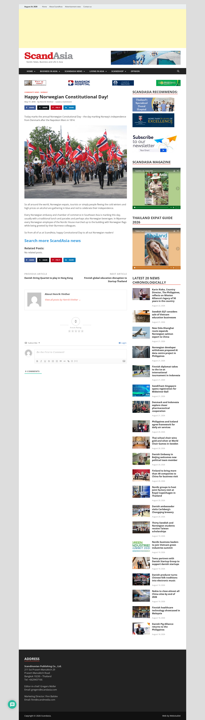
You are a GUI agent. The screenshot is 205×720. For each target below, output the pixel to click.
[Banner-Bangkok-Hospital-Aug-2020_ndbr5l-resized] (79, 84)
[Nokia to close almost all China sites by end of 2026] (141, 591)
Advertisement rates (73, 6)
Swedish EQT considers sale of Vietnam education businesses (164, 314)
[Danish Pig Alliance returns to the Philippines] (141, 624)
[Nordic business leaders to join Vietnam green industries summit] (141, 542)
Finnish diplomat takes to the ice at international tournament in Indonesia (166, 371)
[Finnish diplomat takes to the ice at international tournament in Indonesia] (141, 366)
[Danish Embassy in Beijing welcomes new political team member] (141, 454)
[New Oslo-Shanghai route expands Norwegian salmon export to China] (141, 328)
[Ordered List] (53, 361)
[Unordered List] (57, 361)
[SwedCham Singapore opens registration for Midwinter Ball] (141, 386)
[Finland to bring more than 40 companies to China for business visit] (141, 471)
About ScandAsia (55, 6)
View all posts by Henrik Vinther (63, 299)
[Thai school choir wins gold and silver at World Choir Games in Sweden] (141, 438)
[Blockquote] (61, 361)
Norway (44, 92)
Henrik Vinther (47, 101)
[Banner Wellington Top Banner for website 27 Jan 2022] (35, 84)
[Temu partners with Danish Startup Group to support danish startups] (141, 558)
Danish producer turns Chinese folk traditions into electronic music (164, 577)
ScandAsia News (73, 71)
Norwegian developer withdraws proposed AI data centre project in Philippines (165, 352)
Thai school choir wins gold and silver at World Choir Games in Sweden (165, 440)
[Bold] (37, 361)
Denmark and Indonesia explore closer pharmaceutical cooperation (165, 406)
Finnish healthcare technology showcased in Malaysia (166, 610)
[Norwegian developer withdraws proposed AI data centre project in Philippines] (141, 347)
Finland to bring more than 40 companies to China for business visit (165, 473)
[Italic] (41, 361)
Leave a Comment (64, 101)
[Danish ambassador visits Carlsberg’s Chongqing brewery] (141, 506)
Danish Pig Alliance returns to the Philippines (162, 626)
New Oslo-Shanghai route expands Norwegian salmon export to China (163, 332)
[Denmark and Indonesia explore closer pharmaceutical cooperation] (141, 402)
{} (72, 361)
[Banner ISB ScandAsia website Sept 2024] (146, 63)
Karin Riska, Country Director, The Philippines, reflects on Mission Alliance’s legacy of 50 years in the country (166, 295)
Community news (31, 92)
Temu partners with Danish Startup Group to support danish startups (165, 561)
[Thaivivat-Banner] (168, 85)
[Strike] (49, 361)
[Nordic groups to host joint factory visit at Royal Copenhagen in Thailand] (141, 487)
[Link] (68, 361)
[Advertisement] (102, 28)
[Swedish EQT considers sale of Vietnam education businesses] (141, 311)
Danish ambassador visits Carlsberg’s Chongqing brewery (163, 509)
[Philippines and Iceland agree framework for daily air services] (141, 421)
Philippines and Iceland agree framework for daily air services (165, 424)
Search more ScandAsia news (52, 240)
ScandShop (117, 71)
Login (123, 343)
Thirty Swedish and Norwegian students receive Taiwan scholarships (163, 527)
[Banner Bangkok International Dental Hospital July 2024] (153, 110)
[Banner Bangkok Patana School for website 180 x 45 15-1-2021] (123, 84)
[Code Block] (65, 361)
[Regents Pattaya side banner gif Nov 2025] (153, 126)
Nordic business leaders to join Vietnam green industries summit (165, 544)
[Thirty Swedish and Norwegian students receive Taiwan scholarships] (141, 523)
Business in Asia (48, 71)
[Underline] (45, 361)
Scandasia (46, 715)
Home (44, 6)
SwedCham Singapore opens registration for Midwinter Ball (164, 388)
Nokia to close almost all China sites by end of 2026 (165, 594)
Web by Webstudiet (171, 715)
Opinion (135, 71)
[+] (76, 361)
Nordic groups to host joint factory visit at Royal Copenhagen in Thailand (164, 491)
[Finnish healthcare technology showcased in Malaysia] (141, 607)
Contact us (87, 6)
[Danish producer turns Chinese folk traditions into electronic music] (141, 575)
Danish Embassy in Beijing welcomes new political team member (164, 457)
